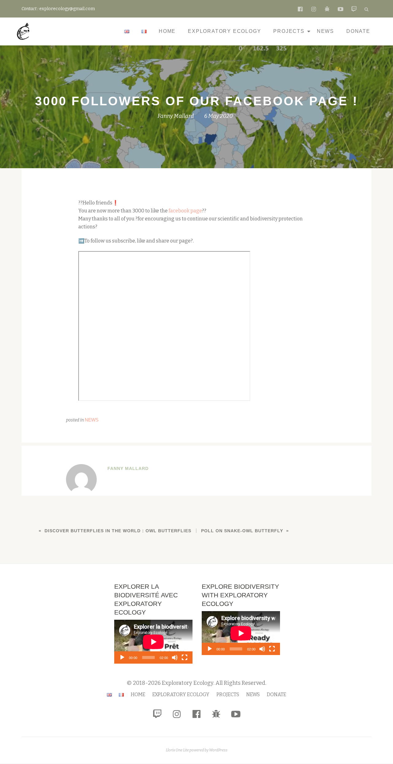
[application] (153, 642)
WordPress (218, 750)
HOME (167, 31)
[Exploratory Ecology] (24, 31)
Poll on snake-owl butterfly (242, 531)
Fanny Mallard (176, 116)
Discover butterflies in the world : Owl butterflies (118, 531)
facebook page (185, 211)
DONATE (358, 31)
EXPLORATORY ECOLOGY (224, 31)
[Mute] (175, 657)
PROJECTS (288, 31)
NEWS (325, 31)
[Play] (122, 657)
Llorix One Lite (177, 750)
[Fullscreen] (184, 657)
